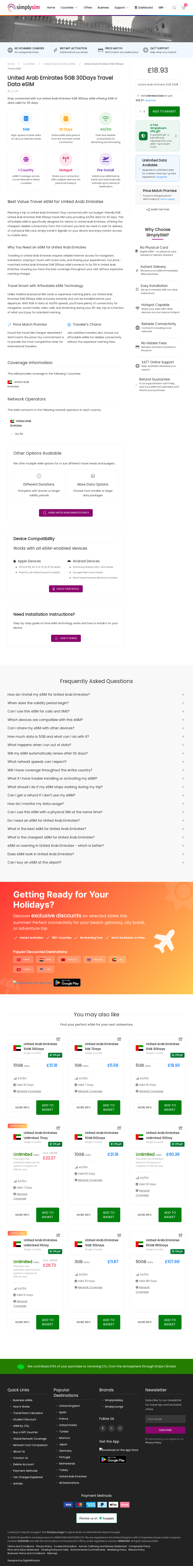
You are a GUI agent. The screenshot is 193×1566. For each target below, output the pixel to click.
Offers (88, 7)
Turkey (26, 959)
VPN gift (56, 1055)
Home (51, 7)
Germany (65, 1451)
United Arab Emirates (73, 1476)
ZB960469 (124, 1541)
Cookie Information (65, 1546)
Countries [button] (67, 7)
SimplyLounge (114, 1406)
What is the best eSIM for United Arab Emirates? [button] (47, 829)
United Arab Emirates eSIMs (60, 63)
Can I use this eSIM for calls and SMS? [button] (39, 711)
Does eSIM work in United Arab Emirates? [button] (41, 854)
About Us (19, 1451)
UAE (120, 959)
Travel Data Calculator (28, 1413)
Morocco (72, 959)
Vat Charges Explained (28, 1477)
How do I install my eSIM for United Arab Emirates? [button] (49, 694)
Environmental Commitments (87, 1549)
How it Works (21, 1406)
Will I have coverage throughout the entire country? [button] (50, 770)
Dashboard (145, 7)
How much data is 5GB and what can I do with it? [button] (48, 736)
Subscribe (165, 1430)
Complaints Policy (139, 1546)
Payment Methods (25, 1471)
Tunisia (26, 969)
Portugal (64, 1457)
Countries (29, 63)
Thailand (97, 959)
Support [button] (120, 7)
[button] (162, 7)
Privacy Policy (153, 1442)
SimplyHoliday (114, 1400)
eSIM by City (21, 1426)
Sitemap (52, 1553)
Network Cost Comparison (30, 1445)
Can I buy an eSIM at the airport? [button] (34, 862)
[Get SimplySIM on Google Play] (67, 983)
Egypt (48, 959)
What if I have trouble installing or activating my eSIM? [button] (52, 778)
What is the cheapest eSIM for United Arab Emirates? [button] (51, 837)
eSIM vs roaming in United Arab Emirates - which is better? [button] (56, 845)
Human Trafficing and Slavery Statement (103, 1546)
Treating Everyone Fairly (55, 1549)
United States (68, 1425)
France (63, 1419)
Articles (18, 1483)
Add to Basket (164, 111)
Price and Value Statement (23, 1549)
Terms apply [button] (167, 199)
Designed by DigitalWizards (24, 1560)
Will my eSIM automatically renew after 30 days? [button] (48, 753)
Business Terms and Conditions (26, 1553)
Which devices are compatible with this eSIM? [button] (45, 720)
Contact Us (20, 1458)
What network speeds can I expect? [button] (37, 761)
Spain (62, 1412)
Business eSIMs (22, 1400)
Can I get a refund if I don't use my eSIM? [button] (41, 795)
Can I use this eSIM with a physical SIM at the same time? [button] (55, 812)
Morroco (64, 1438)
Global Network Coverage (30, 1439)
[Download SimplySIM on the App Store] (32, 982)
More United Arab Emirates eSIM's (68, 512)
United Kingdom (69, 1406)
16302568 (23, 1541)
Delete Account (23, 1464)
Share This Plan (159, 209)
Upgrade (150, 100)
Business (103, 7)
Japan (63, 1444)
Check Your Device (67, 588)
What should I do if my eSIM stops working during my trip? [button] (55, 787)
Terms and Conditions (21, 1546)
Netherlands (67, 1463)
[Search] (174, 7)
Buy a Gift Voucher (25, 1432)
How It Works (68, 638)
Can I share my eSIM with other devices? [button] (41, 728)
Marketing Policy (116, 1549)
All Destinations (69, 1483)
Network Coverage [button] (29, 1091)
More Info (22, 1107)
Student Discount (24, 1419)
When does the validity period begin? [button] (38, 703)
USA (48, 969)
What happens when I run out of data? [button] (39, 745)
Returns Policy (136, 1549)
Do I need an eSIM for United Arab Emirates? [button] (44, 820)
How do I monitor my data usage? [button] (36, 803)
